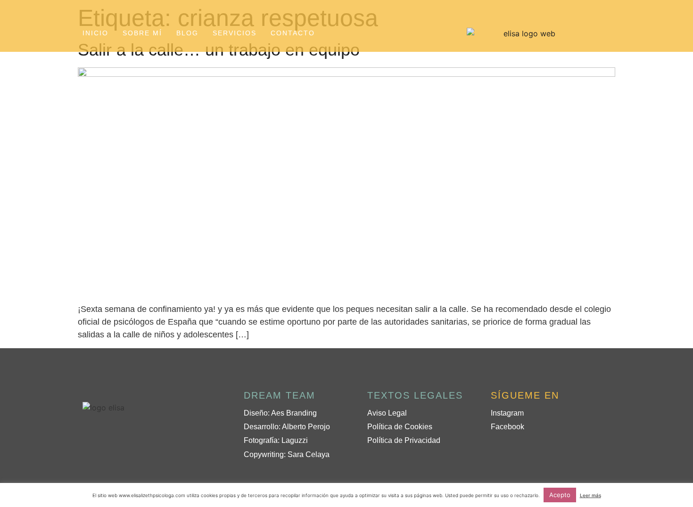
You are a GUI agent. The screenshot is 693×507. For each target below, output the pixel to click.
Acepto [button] (559, 495)
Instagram (507, 413)
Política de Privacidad (403, 440)
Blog (187, 33)
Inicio (95, 33)
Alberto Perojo (306, 427)
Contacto (293, 33)
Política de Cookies (399, 427)
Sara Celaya (309, 454)
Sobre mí (142, 33)
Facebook (507, 427)
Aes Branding (294, 413)
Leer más (590, 495)
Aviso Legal (387, 413)
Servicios (234, 33)
